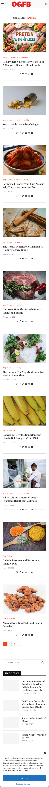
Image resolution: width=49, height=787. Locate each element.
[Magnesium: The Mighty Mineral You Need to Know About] (24, 348)
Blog (4, 120)
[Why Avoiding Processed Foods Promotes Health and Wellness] (24, 473)
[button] (45, 752)
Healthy (13, 57)
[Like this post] (17, 74)
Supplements (23, 57)
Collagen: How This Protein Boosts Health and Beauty (22, 311)
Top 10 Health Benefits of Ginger (21, 124)
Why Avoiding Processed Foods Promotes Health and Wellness (20, 499)
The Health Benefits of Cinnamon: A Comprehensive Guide (23, 248)
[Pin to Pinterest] (26, 74)
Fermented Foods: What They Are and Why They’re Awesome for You (23, 185)
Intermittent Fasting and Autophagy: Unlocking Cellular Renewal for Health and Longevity (33, 685)
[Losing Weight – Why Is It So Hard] (11, 738)
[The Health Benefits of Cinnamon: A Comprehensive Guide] (24, 222)
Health (5, 57)
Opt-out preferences (23, 784)
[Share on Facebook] (20, 74)
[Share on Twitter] (23, 74)
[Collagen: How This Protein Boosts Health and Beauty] (24, 285)
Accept (24, 778)
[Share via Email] (32, 74)
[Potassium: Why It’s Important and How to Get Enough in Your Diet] (24, 410)
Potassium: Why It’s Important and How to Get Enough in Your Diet (22, 436)
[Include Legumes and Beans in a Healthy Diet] (24, 536)
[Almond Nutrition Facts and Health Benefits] (24, 599)
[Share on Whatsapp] (29, 74)
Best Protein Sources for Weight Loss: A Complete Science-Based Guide (23, 63)
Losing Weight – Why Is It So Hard (34, 736)
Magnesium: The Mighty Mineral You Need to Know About (23, 373)
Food (10, 120)
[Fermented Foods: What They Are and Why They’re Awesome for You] (24, 159)
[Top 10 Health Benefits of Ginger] (24, 100)
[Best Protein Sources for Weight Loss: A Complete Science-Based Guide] (24, 37)
